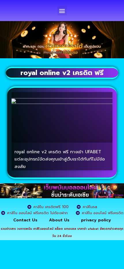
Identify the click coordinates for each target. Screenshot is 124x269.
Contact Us (25, 220)
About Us (59, 220)
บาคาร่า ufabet (88, 229)
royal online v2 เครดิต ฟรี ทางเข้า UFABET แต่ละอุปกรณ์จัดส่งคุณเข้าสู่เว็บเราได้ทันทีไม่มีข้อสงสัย (59, 159)
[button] (62, 10)
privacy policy (96, 220)
